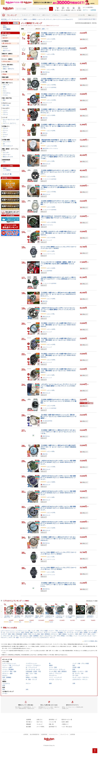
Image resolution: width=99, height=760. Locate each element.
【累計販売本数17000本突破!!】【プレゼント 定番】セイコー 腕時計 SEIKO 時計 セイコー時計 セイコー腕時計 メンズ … (58, 141)
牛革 (4, 87)
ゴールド (5, 134)
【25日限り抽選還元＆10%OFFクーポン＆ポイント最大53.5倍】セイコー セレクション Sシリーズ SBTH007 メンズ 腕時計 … (58, 202)
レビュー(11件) (51, 176)
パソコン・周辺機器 (57, 632)
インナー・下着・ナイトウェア (57, 630)
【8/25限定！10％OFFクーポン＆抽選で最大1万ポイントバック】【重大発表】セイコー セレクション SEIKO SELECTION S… (58, 34)
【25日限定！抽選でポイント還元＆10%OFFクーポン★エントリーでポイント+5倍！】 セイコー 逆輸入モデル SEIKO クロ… (58, 65)
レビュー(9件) (50, 390)
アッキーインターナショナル (48, 253)
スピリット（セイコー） (10, 123)
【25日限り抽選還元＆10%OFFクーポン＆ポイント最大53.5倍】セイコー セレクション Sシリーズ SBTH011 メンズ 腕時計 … (58, 401)
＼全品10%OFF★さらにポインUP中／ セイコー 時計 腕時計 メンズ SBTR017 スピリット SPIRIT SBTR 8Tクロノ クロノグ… (58, 462)
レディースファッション (7, 630)
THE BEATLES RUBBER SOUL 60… (80, 617)
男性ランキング (36, 15)
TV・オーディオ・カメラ (71, 632)
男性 (4, 100)
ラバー (5, 89)
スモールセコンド (8, 146)
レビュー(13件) (51, 344)
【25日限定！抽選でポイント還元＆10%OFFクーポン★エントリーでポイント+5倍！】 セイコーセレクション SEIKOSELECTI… (58, 538)
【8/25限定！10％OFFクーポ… (8, 616)
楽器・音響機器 (34, 636)
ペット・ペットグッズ (80, 636)
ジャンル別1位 (64, 15)
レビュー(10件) (51, 39)
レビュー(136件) (51, 100)
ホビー (42, 636)
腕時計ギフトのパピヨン (47, 224)
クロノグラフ (6, 141)
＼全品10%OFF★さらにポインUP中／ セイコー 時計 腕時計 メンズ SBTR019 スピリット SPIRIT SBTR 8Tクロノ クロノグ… (58, 477)
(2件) (30, 622)
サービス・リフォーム (32, 637)
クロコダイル (6, 93)
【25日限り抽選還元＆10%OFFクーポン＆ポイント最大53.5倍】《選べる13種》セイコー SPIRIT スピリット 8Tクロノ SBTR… (58, 80)
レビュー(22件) (51, 528)
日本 (4, 161)
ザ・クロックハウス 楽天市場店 (49, 87)
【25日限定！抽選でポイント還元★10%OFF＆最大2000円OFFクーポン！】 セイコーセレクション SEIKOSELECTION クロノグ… (58, 110)
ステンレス (6, 84)
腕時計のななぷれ (46, 163)
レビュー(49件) (51, 329)
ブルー (5, 132)
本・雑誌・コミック (19, 637)
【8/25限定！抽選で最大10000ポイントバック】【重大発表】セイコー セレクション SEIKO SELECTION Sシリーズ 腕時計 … (58, 416)
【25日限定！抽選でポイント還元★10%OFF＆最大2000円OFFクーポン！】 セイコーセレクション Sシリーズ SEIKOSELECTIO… (58, 49)
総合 (4, 25)
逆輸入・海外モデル (8, 68)
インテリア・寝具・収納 (7, 634)
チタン (5, 91)
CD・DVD (56, 636)
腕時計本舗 (44, 56)
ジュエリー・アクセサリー (75, 630)
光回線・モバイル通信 (90, 632)
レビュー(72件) (51, 466)
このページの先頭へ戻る (90, 641)
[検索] (51, 9)
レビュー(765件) (51, 191)
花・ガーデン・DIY (16, 636)
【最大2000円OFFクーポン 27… (29, 616)
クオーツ (5, 56)
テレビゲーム (48, 636)
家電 (81, 632)
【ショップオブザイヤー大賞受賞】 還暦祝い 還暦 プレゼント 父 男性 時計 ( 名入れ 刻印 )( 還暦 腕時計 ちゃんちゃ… (58, 263)
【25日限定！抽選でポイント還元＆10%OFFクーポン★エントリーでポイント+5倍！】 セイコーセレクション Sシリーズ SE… (58, 431)
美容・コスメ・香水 (84, 634)
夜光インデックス (8, 156)
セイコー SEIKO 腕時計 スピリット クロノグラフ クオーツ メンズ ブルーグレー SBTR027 (58, 247)
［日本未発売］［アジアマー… (90, 616)
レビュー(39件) (51, 359)
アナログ (5, 48)
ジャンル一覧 (81, 15)
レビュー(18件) (51, 298)
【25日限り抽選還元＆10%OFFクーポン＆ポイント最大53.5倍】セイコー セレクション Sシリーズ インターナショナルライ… (58, 172)
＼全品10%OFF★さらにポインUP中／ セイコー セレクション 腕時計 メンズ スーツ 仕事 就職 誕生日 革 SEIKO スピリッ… (58, 187)
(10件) (10, 622)
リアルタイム (55, 15)
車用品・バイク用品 (66, 636)
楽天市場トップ (5, 19)
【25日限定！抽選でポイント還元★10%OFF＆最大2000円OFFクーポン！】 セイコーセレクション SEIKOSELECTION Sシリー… (58, 294)
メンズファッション (21, 630)
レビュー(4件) (50, 251)
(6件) (20, 622)
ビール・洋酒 (20, 632)
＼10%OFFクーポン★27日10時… (59, 616)
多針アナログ (6, 50)
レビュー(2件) (50, 572)
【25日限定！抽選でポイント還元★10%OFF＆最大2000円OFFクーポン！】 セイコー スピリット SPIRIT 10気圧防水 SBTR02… (58, 447)
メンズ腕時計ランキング (31, 23)
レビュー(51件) (51, 237)
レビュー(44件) (51, 207)
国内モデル (6, 66)
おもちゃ (25, 636)
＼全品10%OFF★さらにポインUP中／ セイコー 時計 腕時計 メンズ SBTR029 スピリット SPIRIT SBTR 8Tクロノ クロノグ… (58, 523)
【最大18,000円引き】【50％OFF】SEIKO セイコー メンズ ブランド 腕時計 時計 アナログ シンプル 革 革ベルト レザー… (58, 217)
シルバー (5, 110)
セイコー (5, 38)
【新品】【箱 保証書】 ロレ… (39, 616)
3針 (4, 144)
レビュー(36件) (51, 115)
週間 (43, 29)
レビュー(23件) (51, 130)
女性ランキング (46, 15)
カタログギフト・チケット (47, 637)
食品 (85, 630)
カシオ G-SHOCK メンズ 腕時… (70, 616)
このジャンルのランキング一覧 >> (87, 19)
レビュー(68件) (51, 482)
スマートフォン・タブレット (42, 632)
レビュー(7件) (50, 54)
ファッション (6, 61)
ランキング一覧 (7, 174)
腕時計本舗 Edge (46, 72)
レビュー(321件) (51, 222)
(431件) (51, 622)
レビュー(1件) (50, 69)
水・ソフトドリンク (9, 632)
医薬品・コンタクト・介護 (70, 634)
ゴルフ (10, 637)
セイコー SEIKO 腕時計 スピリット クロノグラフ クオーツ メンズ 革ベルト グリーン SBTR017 (58, 553)
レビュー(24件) (51, 268)
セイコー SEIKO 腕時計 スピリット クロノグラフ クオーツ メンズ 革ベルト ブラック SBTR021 (58, 568)
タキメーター (6, 154)
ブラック (5, 114)
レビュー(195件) (51, 85)
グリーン (5, 130)
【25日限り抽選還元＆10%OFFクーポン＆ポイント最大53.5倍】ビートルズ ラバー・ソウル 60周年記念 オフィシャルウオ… (58, 279)
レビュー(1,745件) (52, 146)
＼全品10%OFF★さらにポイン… (49, 616)
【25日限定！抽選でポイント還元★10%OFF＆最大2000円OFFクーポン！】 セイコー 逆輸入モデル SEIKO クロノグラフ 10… (58, 126)
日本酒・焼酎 (29, 632)
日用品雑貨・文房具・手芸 (23, 634)
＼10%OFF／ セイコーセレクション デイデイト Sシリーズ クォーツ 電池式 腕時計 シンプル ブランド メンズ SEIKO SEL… (58, 385)
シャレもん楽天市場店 (47, 270)
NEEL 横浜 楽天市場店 (47, 420)
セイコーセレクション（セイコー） (11, 120)
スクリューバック (8, 79)
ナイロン (5, 95)
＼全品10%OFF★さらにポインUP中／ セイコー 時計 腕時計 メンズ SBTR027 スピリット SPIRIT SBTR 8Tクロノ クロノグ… (58, 508)
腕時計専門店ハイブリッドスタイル (50, 148)
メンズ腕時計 (33, 19)
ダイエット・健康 (56, 634)
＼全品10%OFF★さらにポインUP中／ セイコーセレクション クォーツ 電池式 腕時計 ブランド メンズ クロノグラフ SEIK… (58, 156)
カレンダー (6, 152)
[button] (63, 9)
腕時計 (25, 19)
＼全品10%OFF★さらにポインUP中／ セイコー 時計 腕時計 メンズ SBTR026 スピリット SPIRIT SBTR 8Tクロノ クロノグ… (58, 492)
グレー (5, 136)
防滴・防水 (6, 105)
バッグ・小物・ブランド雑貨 (39, 630)
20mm (4, 74)
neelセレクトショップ (47, 41)
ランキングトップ (26, 15)
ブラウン (5, 112)
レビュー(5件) (50, 161)
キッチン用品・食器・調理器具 (41, 634)
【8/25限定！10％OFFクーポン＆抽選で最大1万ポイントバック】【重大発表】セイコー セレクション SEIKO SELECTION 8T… (58, 95)
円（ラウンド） (7, 43)
